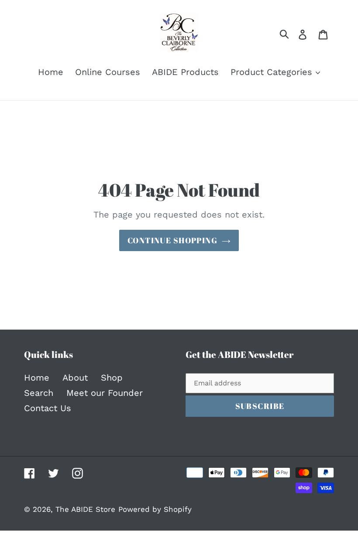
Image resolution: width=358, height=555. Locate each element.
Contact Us (47, 408)
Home (36, 377)
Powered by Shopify (155, 509)
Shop (112, 377)
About (75, 377)
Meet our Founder (104, 393)
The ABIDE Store (85, 509)
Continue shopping (172, 240)
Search (38, 393)
